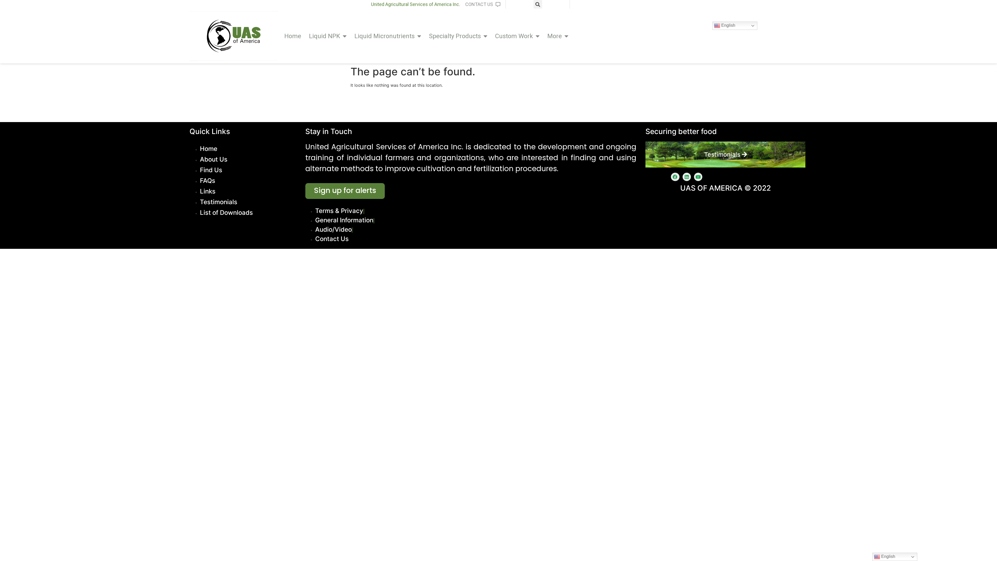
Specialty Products (455, 36)
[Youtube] (698, 177)
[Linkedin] (687, 177)
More (554, 36)
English (727, 25)
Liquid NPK (324, 36)
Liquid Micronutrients (384, 36)
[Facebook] (675, 177)
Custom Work (514, 36)
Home (292, 36)
